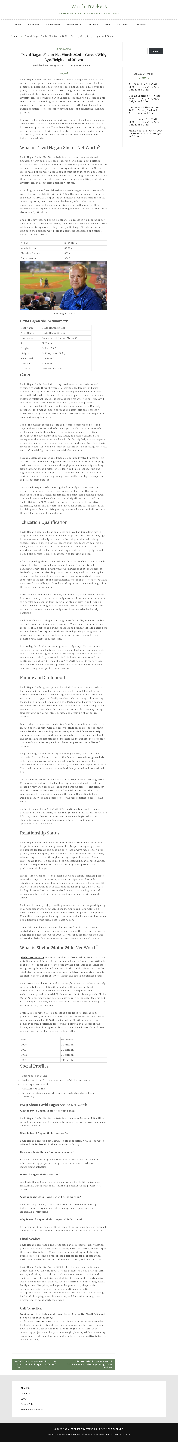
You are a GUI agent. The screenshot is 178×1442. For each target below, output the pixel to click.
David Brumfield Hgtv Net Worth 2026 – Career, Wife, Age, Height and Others (90, 1364)
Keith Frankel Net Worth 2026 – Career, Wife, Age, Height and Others (144, 122)
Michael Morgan (44, 65)
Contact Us (140, 25)
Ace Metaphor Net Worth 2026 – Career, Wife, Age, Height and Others (144, 87)
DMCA (24, 1398)
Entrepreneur (74, 25)
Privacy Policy (28, 1404)
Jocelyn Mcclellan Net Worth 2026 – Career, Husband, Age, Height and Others (145, 110)
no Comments (84, 65)
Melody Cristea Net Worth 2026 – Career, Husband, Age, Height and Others (35, 1364)
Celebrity (33, 25)
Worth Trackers (89, 7)
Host (107, 25)
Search (156, 51)
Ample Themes (122, 1434)
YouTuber (122, 25)
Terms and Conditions (32, 1409)
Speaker (93, 25)
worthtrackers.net (40, 1321)
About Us (25, 1388)
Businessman (53, 25)
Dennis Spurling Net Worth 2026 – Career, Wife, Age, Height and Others (145, 99)
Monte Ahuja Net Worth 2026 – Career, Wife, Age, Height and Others (146, 134)
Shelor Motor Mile (32, 957)
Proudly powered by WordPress (65, 1434)
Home (18, 25)
